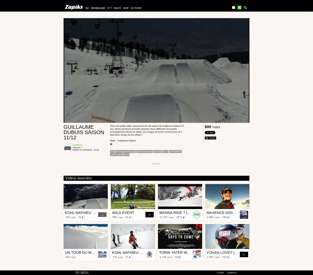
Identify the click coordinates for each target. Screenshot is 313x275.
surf (126, 8)
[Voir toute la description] (111, 144)
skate (117, 8)
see (112, 151)
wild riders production (125, 151)
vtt (109, 8)
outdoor (136, 8)
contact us (231, 273)
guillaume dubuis (144, 151)
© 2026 (220, 273)
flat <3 (165, 151)
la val (126, 155)
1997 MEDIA (83, 272)
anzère (157, 151)
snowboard (98, 8)
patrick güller (116, 155)
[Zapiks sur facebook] (220, 8)
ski (87, 8)
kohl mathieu (175, 151)
